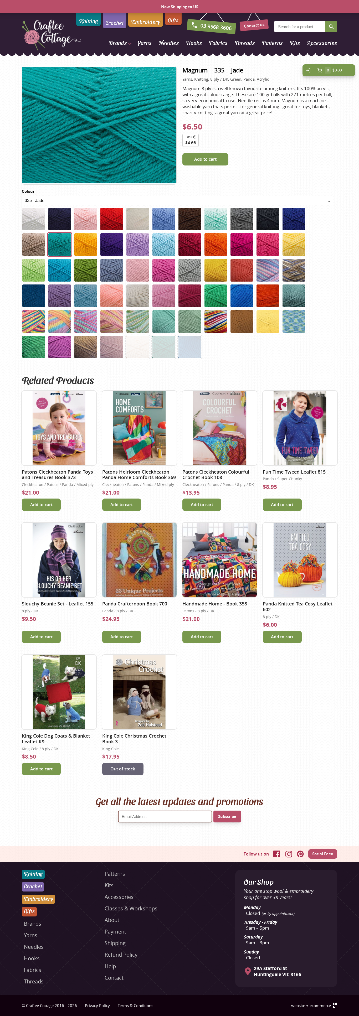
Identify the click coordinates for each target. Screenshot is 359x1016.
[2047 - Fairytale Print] (86, 321)
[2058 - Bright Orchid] (59, 347)
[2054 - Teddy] (242, 321)
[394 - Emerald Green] (164, 347)
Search (331, 26)
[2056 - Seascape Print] (294, 321)
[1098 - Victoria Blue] (190, 347)
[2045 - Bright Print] (33, 321)
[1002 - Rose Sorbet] (268, 244)
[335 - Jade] (59, 244)
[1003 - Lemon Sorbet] (294, 244)
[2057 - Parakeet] (33, 347)
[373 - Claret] (190, 244)
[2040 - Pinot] (190, 296)
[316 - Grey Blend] (242, 219)
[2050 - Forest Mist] (164, 321)
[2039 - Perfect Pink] (164, 296)
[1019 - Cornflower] (112, 270)
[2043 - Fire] (268, 296)
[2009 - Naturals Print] (294, 270)
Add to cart (205, 159)
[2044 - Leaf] (294, 296)
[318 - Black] (268, 219)
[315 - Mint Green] (216, 219)
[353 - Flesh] (138, 347)
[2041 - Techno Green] (216, 296)
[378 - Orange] (216, 244)
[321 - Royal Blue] (294, 219)
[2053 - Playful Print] (216, 321)
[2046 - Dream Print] (59, 321)
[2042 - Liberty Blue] (242, 296)
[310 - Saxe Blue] (164, 219)
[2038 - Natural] (138, 296)
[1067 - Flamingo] (164, 270)
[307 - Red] (112, 219)
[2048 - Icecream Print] (112, 321)
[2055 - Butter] (268, 321)
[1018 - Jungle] (86, 270)
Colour (28, 191)
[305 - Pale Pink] (86, 219)
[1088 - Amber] (216, 270)
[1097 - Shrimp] (242, 270)
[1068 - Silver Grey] (190, 270)
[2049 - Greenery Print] (138, 321)
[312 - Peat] (190, 219)
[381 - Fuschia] (242, 244)
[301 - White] (33, 219)
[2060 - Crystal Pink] (112, 347)
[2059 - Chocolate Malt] (86, 347)
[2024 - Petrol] (33, 296)
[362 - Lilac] (138, 244)
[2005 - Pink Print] (268, 270)
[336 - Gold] (86, 244)
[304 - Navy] (59, 219)
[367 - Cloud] (164, 244)
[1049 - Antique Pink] (138, 270)
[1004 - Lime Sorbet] (33, 270)
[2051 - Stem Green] (190, 321)
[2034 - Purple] (59, 296)
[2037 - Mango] (112, 296)
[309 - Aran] (138, 219)
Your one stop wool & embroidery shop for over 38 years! (278, 894)
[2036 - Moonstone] (86, 296)
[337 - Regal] (112, 244)
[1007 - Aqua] (59, 270)
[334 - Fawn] (33, 244)
